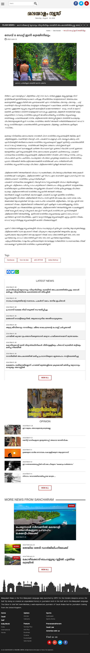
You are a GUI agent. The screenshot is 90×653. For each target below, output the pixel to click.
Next (75, 64)
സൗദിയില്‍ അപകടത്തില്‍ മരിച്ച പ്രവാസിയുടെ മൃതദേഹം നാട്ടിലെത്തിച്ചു (42, 356)
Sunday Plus (28, 627)
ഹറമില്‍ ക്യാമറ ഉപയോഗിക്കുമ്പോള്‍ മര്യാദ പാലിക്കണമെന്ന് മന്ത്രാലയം (42, 336)
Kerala (3, 633)
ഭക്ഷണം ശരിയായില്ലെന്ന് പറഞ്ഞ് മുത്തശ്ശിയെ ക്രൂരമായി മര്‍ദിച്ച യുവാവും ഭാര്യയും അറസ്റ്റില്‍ (43, 366)
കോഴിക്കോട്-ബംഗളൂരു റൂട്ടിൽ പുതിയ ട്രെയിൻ (49, 561)
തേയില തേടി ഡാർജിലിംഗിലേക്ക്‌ (45, 548)
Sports (48, 613)
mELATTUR (38, 260)
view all (45, 378)
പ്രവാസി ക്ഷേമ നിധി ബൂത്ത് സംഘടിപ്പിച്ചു (27, 310)
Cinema (26, 635)
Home (48, 31)
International (5, 630)
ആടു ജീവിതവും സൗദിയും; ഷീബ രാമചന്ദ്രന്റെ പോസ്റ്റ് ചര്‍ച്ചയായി (38, 327)
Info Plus (27, 630)
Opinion (26, 613)
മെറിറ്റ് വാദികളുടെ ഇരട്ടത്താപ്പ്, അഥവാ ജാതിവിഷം (45, 440)
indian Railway (53, 260)
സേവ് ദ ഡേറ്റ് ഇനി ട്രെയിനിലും (27, 35)
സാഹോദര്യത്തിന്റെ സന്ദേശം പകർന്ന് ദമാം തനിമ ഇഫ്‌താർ (36, 301)
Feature (27, 624)
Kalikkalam (50, 616)
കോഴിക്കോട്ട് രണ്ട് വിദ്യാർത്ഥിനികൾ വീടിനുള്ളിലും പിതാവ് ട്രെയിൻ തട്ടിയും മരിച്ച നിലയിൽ (43, 346)
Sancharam (57, 31)
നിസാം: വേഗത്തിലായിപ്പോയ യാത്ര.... (39, 476)
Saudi (3, 617)
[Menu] (2, 4)
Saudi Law (50, 627)
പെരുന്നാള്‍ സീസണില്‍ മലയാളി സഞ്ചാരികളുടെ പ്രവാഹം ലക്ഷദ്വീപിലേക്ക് (38, 530)
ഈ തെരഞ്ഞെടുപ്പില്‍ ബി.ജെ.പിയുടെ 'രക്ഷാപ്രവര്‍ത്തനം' (48, 464)
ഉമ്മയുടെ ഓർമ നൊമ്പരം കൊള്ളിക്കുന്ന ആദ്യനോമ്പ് (46, 452)
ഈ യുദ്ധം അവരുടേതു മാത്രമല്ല (37, 428)
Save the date (24, 260)
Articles (26, 616)
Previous (15, 64)
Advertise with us (53, 631)
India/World (5, 624)
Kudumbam (28, 638)
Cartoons (27, 619)
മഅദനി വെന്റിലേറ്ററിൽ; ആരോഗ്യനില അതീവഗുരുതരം (34, 319)
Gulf (2, 620)
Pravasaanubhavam (54, 624)
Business (27, 633)
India (3, 627)
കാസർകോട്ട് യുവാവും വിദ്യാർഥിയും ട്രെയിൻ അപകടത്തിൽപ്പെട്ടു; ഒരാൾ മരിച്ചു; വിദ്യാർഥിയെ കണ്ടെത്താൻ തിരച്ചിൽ (42, 291)
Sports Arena (50, 619)
